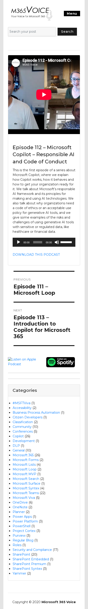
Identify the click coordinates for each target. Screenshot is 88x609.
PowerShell (21, 526)
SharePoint (21, 554)
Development (24, 441)
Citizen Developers (27, 417)
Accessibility (22, 408)
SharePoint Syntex (27, 569)
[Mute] (57, 242)
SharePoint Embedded (31, 559)
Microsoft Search (26, 479)
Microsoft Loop (25, 469)
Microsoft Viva (24, 498)
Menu (72, 13)
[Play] (18, 242)
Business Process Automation (36, 413)
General (19, 450)
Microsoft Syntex (26, 488)
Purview (19, 536)
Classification (23, 422)
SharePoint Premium (29, 564)
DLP (16, 446)
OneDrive (20, 502)
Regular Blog (23, 540)
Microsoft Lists (24, 465)
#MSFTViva (21, 403)
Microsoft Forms (26, 460)
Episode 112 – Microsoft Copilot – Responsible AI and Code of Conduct (43, 154)
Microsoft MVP (24, 474)
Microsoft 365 (23, 455)
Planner (19, 512)
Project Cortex (24, 531)
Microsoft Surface (26, 483)
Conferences (23, 431)
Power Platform (25, 521)
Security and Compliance (32, 550)
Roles (17, 545)
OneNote (20, 507)
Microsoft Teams (26, 493)
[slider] (66, 242)
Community (22, 427)
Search (67, 32)
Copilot (18, 436)
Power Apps (22, 517)
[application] (44, 242)
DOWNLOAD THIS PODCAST (36, 255)
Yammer (19, 573)
